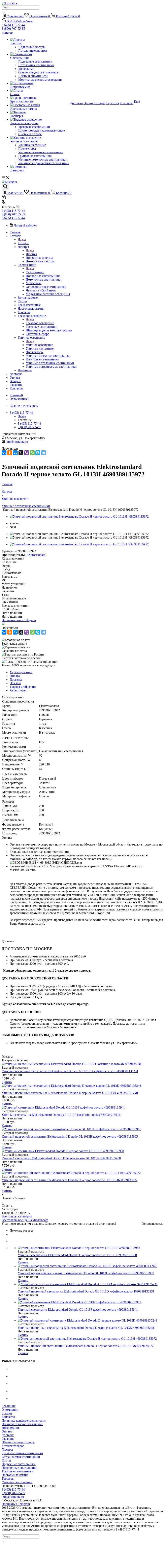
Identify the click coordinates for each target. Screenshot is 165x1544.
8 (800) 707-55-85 (13, 28)
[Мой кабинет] (4, 198)
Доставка (8, 1435)
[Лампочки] (39, 167)
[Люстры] (39, 40)
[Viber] (26, 452)
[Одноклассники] (9, 452)
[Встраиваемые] (39, 83)
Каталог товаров (13, 1446)
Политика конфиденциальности (24, 1420)
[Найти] (3, 12)
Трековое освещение (40, 323)
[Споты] (39, 90)
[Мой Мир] (15, 452)
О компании (10, 1409)
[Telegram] (43, 452)
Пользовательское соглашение (22, 1424)
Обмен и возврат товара (18, 1442)
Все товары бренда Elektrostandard (25, 1220)
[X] (21, 452)
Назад (22, 239)
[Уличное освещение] (39, 138)
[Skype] (37, 452)
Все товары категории (17, 1216)
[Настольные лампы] (39, 105)
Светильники (35, 272)
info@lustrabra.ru (17, 441)
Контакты (8, 1417)
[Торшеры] (39, 112)
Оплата (7, 1431)
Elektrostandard (35, 554)
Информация (11, 1427)
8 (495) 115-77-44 (13, 25)
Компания (8, 1406)
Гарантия (8, 1438)
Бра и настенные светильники (22, 1453)
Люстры (31, 254)
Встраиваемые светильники (21, 1456)
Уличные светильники (17, 1482)
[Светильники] (39, 54)
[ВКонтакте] (4, 452)
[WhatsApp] (32, 452)
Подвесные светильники (19, 1464)
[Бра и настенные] (39, 98)
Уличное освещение (39, 345)
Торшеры (8, 1478)
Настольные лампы (15, 1475)
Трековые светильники (17, 1471)
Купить (7, 1082)
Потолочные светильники (19, 1467)
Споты (6, 1460)
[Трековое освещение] (39, 119)
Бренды (7, 1413)
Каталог (23, 243)
